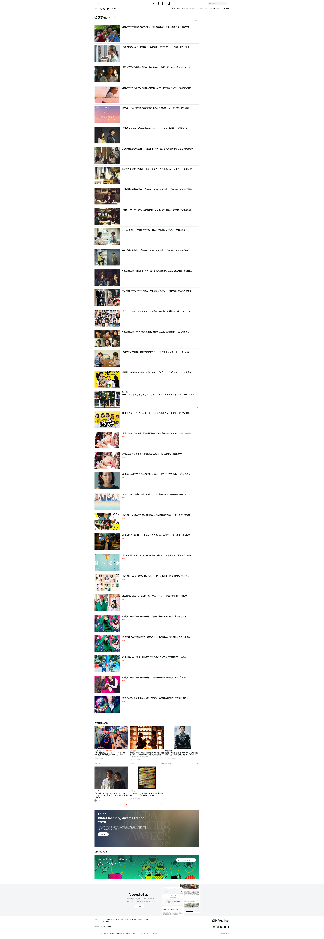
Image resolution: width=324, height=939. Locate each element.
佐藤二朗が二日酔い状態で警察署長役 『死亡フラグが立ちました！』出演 (155, 352)
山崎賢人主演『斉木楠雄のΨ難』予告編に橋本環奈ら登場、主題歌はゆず (154, 616)
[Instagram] (104, 9)
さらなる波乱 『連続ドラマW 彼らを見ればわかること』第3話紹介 (153, 230)
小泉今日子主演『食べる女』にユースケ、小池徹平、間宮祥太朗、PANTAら (156, 576)
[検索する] (210, 3)
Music (105, 919)
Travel (105, 921)
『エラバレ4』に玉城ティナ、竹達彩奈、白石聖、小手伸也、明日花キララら (156, 311)
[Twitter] (101, 9)
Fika (104, 926)
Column (200, 8)
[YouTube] (111, 9)
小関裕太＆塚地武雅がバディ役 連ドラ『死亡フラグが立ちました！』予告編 (156, 372)
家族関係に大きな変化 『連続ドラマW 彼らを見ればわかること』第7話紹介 (157, 149)
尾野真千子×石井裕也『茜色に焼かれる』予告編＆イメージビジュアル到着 (155, 108)
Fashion (110, 921)
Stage (127, 919)
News (178, 8)
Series (206, 8)
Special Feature (215, 8)
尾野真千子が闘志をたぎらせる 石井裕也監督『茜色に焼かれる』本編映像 (155, 26)
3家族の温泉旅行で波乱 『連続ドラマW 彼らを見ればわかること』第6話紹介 (157, 169)
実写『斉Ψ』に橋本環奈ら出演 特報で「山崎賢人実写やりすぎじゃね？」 (155, 698)
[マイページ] (98, 3)
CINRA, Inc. (221, 921)
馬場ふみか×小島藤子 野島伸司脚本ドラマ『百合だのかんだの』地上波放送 (156, 433)
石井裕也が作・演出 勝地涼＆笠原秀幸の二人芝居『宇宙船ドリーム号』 (154, 657)
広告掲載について (120, 933)
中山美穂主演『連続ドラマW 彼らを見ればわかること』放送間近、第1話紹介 (157, 271)
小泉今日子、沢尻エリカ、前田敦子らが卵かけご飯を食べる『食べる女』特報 (156, 555)
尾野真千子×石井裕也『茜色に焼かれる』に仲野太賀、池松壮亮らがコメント (156, 67)
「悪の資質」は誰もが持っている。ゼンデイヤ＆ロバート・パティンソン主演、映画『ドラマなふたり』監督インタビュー (111, 795)
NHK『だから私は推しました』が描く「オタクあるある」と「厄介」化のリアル (158, 394)
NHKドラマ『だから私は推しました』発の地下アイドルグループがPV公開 (155, 413)
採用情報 (112, 933)
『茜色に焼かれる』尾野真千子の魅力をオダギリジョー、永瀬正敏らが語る (156, 47)
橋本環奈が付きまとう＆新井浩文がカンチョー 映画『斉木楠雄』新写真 (154, 596)
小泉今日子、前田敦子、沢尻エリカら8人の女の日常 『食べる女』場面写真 (156, 535)
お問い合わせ (135, 933)
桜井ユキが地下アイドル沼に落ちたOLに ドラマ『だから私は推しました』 (156, 474)
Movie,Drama (120, 919)
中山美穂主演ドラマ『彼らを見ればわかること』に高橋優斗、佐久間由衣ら (156, 332)
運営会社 (106, 933)
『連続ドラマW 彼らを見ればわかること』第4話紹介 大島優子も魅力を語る (157, 210)
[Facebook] (108, 9)
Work (145, 919)
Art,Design (111, 919)
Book (131, 919)
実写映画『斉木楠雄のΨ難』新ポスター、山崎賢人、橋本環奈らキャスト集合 (156, 637)
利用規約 (155, 933)
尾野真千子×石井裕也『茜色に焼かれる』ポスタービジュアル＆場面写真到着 (156, 87)
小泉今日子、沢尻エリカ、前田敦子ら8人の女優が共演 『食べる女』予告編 (156, 515)
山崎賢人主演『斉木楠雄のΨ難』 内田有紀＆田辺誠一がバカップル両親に (155, 677)
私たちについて (98, 933)
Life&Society (138, 919)
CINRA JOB (226, 8)
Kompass (109, 926)
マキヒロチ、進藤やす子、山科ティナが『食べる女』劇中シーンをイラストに (157, 494)
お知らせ (128, 933)
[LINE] (115, 9)
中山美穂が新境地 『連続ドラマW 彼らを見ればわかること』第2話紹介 (155, 250)
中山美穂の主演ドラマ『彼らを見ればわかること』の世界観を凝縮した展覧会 (157, 291)
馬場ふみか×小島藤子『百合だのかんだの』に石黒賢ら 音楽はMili (152, 454)
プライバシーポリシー (146, 933)
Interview (193, 8)
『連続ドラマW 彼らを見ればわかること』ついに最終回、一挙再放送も (155, 128)
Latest (173, 8)
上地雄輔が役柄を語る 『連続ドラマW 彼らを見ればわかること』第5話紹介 (157, 189)
